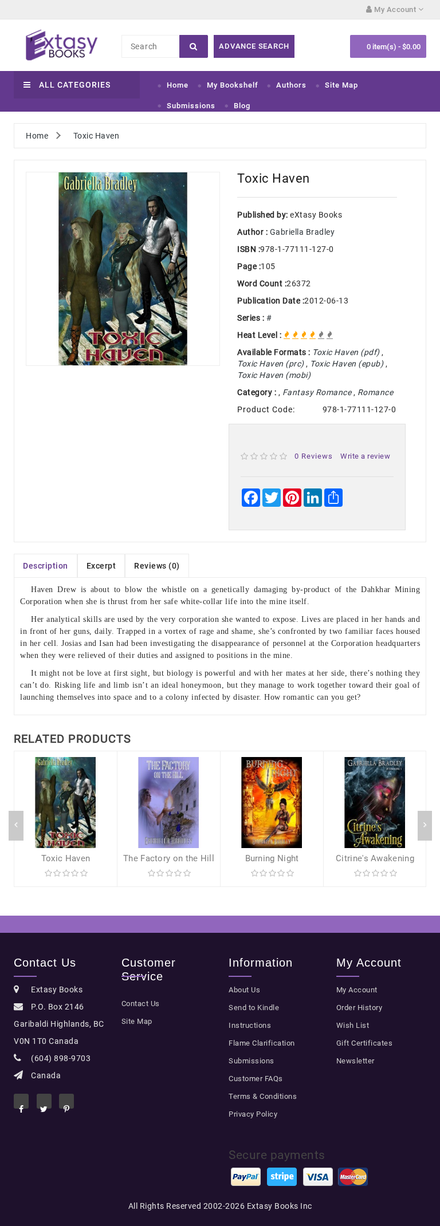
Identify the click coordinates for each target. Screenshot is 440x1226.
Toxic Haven (96, 135)
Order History (359, 1007)
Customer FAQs (256, 1078)
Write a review (365, 456)
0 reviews (313, 456)
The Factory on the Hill (168, 858)
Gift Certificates (364, 1043)
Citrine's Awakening (375, 858)
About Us (244, 989)
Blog (242, 105)
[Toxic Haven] (123, 269)
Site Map (341, 85)
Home (177, 85)
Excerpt (101, 565)
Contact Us (140, 1003)
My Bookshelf (232, 85)
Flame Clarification (262, 1043)
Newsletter (355, 1061)
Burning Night (272, 858)
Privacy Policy (253, 1114)
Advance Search (254, 46)
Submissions (191, 105)
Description (45, 565)
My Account (357, 989)
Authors (291, 85)
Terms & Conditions (263, 1096)
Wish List (353, 1025)
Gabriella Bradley (302, 231)
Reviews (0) (157, 565)
